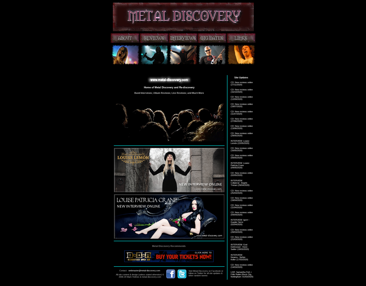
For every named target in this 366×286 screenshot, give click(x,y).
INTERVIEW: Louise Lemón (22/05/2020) (240, 142)
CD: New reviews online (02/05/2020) (242, 174)
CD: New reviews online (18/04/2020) (242, 199)
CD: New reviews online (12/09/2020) (242, 98)
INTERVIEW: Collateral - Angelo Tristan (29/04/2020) (240, 182)
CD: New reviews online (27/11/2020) (242, 83)
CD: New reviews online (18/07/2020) (242, 105)
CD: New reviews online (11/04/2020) (242, 206)
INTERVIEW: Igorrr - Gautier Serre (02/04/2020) (240, 222)
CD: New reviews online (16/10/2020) (242, 90)
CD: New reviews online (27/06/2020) (242, 120)
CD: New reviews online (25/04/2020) (242, 192)
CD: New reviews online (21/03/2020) (242, 238)
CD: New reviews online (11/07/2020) (242, 112)
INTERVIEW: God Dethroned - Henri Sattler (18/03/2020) (240, 246)
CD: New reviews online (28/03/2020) (242, 231)
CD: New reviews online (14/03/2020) (242, 266)
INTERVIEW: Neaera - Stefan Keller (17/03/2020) (239, 257)
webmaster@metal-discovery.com (144, 270)
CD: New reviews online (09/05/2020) (242, 156)
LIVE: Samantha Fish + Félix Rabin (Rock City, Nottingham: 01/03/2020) (242, 274)
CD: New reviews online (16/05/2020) (242, 149)
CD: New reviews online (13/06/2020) (242, 127)
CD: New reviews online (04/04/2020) (242, 213)
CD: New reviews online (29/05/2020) (242, 134)
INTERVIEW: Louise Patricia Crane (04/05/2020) (240, 165)
